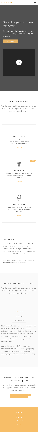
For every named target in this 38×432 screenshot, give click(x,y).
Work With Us (19, 420)
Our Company (19, 412)
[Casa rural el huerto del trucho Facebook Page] (20, 424)
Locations (19, 415)
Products (19, 417)
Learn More (19, 147)
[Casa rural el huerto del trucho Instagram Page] (17, 424)
